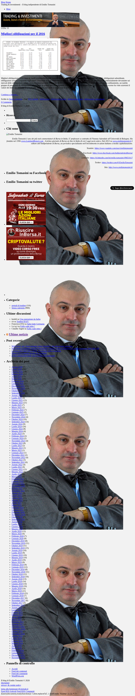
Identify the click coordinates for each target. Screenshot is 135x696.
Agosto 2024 (17, 424)
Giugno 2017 (17, 612)
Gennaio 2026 (17, 383)
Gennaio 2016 (17, 653)
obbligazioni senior (75, 99)
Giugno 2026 (17, 372)
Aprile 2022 (17, 474)
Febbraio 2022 (18, 479)
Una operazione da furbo (30, 319)
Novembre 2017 (18, 600)
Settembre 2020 (18, 519)
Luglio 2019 (17, 553)
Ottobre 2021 (17, 488)
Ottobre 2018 (17, 574)
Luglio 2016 (17, 638)
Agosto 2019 (17, 550)
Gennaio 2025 (17, 412)
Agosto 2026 (17, 367)
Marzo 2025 (17, 407)
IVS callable (33, 99)
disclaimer (5, 683)
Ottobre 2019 (17, 546)
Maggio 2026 (17, 374)
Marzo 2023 (17, 450)
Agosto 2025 (17, 395)
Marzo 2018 (17, 591)
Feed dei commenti (19, 673)
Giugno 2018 (17, 584)
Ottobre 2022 (17, 460)
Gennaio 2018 (17, 596)
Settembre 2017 (18, 605)
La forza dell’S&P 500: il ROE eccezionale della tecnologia (36, 351)
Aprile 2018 (17, 588)
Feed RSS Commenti (25, 691)
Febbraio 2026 (18, 381)
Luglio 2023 (17, 445)
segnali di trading (19, 305)
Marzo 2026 (17, 379)
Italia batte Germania (35, 324)
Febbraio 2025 (18, 410)
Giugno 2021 (17, 498)
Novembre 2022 (18, 457)
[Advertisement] (26, 279)
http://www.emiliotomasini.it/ (121, 167)
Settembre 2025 (18, 393)
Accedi (15, 669)
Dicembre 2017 (18, 598)
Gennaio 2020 (17, 538)
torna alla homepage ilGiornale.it (14, 689)
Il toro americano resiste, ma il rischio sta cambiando (33, 356)
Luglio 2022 (17, 467)
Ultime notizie (18, 334)
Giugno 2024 (17, 429)
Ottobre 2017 (17, 603)
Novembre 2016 (18, 629)
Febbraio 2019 (18, 565)
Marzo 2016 (17, 648)
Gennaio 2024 (17, 438)
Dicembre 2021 (18, 484)
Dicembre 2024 (18, 414)
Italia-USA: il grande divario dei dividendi (29, 353)
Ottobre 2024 (17, 419)
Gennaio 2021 (17, 510)
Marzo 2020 (17, 534)
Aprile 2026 (17, 376)
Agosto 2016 (17, 636)
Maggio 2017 (17, 615)
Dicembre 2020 (18, 512)
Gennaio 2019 (17, 567)
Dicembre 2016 (18, 627)
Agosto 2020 (17, 522)
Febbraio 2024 (18, 436)
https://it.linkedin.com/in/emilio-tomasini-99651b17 (111, 158)
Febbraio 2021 (18, 507)
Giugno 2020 (17, 526)
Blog (8, 9)
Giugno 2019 (17, 555)
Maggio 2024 (17, 431)
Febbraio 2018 (18, 593)
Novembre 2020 (18, 515)
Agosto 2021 (17, 493)
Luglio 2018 (17, 581)
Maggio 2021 (17, 500)
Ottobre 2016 (17, 631)
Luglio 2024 (17, 426)
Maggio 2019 (17, 557)
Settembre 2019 (18, 548)
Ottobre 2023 (17, 443)
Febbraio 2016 (18, 650)
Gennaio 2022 (17, 481)
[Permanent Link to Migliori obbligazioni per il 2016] (30, 74)
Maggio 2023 (17, 448)
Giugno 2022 (17, 469)
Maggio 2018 (17, 586)
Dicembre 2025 (18, 386)
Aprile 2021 (17, 503)
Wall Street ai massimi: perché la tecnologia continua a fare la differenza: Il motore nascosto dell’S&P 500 (55, 348)
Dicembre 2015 (18, 655)
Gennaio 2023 (17, 453)
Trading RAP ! (23, 321)
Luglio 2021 (17, 495)
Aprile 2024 (17, 434)
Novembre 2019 (18, 543)
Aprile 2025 (17, 405)
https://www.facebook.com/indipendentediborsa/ (113, 153)
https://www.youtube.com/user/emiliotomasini (114, 148)
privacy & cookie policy (11, 685)
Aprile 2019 (17, 560)
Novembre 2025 (18, 388)
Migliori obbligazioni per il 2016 (23, 33)
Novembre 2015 (18, 658)
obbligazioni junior (58, 99)
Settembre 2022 (18, 462)
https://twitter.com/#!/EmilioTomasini (117, 162)
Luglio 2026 (17, 369)
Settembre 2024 (18, 422)
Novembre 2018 (18, 572)
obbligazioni (44, 99)
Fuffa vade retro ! (27, 326)
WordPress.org (18, 676)
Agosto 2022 (17, 465)
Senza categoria (15, 99)
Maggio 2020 (17, 529)
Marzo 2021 (17, 505)
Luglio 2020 (17, 524)
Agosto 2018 (17, 579)
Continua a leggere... (9, 94)
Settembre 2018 (18, 577)
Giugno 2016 (17, 641)
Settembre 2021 (18, 491)
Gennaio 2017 (17, 624)
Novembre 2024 (18, 417)
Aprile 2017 (17, 617)
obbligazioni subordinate (94, 99)
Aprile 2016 (17, 646)
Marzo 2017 (17, 619)
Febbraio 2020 (18, 536)
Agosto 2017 (17, 608)
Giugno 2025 (17, 400)
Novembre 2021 (18, 486)
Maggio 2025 (17, 403)
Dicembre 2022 (18, 455)
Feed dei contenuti (19, 671)
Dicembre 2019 (18, 541)
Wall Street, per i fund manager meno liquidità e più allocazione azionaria (42, 346)
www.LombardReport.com (32, 141)
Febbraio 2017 (18, 622)
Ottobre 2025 (17, 391)
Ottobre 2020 (17, 517)
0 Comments (6, 102)
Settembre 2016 (18, 634)
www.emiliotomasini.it (122, 141)
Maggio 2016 (17, 643)
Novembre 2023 (18, 441)
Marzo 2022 (17, 476)
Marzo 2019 (17, 562)
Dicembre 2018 (18, 569)
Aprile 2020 (17, 531)
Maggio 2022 (17, 472)
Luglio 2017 (17, 610)
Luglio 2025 (17, 398)
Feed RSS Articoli (8, 691)
